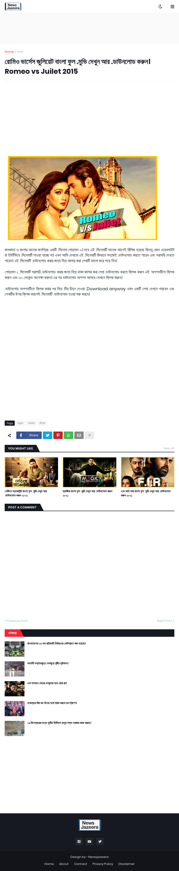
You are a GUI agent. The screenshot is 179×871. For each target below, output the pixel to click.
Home (9, 52)
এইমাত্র (12, 633)
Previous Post (17, 621)
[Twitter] (47, 435)
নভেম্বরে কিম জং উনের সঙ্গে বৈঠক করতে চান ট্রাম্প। (52, 703)
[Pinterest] (58, 435)
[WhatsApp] (68, 435)
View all (168, 448)
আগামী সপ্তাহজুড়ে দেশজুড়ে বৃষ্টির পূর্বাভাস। (47, 663)
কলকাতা (31, 423)
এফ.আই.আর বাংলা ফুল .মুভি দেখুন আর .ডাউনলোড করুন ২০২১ (146, 493)
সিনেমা (42, 423)
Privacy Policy (103, 864)
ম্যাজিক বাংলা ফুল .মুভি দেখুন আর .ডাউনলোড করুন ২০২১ (87, 493)
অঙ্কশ (20, 52)
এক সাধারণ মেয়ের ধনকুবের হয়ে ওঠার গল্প (47, 683)
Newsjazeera (98, 857)
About (64, 864)
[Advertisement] (89, 28)
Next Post (164, 621)
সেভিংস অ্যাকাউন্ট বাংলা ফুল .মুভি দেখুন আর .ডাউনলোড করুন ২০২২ (26, 493)
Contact (80, 864)
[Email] (79, 435)
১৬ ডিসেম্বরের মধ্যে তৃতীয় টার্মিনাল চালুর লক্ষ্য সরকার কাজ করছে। (59, 723)
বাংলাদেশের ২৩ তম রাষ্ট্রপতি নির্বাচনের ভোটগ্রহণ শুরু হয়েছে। (56, 643)
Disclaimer (126, 864)
